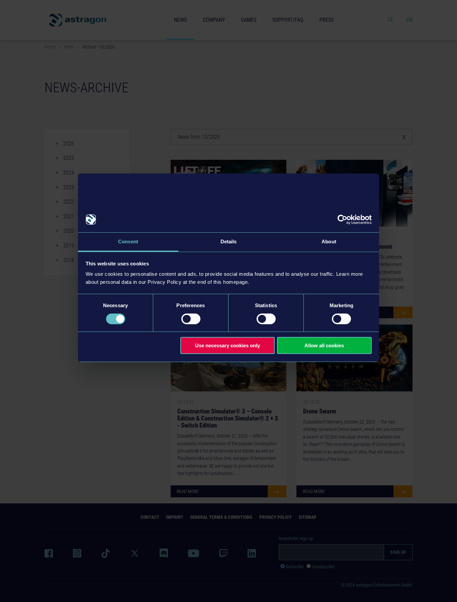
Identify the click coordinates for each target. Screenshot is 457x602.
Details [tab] (228, 241)
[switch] (190, 319)
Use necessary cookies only (227, 345)
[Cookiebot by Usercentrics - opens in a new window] (342, 220)
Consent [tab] (128, 241)
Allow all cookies (324, 345)
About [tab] (329, 241)
